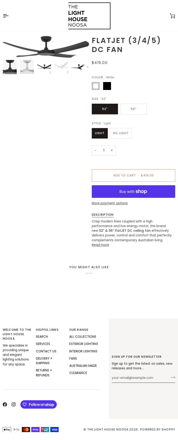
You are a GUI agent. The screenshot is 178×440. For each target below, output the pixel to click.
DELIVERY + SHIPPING (44, 360)
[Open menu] (10, 16)
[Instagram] (14, 404)
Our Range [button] (78, 330)
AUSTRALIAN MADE (83, 366)
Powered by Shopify (157, 429)
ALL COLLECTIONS (82, 336)
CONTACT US (46, 351)
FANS (73, 358)
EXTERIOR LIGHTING (83, 344)
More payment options (110, 203)
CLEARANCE (78, 373)
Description (103, 215)
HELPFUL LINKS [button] (47, 330)
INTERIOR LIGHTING (83, 351)
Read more (100, 245)
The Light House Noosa (108, 429)
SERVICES (43, 344)
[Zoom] (46, 47)
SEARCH (42, 336)
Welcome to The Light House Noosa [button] (17, 334)
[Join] (171, 377)
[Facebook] (5, 404)
